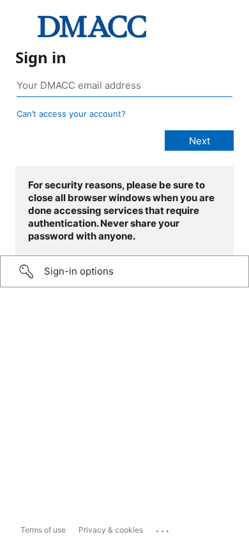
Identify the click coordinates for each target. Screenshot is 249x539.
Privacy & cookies (111, 530)
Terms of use (43, 530)
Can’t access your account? (71, 114)
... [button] (163, 528)
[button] (124, 271)
